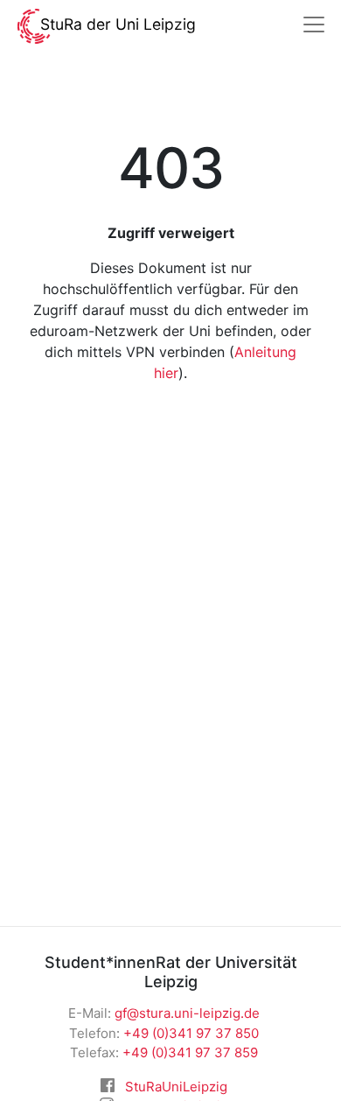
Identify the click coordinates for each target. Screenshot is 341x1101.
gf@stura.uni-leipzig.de (187, 1013)
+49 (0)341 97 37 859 (190, 1052)
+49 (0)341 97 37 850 (191, 1033)
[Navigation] (314, 24)
